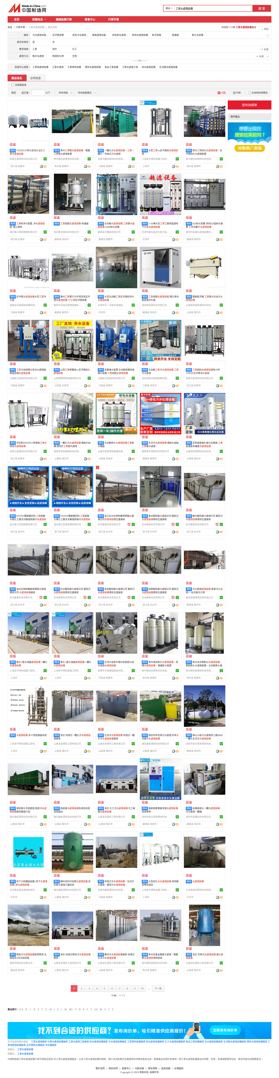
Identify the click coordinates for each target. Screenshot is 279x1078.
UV (95, 1009)
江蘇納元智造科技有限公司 (23, 378)
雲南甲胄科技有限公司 (21, 963)
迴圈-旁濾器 (74, 223)
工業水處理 (58, 67)
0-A (21, 1009)
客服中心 (126, 1068)
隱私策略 (152, 1068)
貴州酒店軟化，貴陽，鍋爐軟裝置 (160, 664)
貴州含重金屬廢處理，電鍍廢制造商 (160, 956)
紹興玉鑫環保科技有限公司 (23, 159)
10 (142, 988)
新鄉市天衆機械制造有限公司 (112, 670)
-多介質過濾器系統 (31, 735)
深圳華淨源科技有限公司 (66, 232)
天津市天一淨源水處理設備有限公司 (112, 305)
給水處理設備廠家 (99, 1041)
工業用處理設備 (40, 67)
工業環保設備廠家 (136, 1041)
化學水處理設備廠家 (57, 1041)
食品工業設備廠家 (195, 1041)
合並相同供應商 (260, 92)
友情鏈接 (178, 1068)
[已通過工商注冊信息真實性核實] (45, 158)
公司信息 (35, 78)
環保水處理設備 (93, 67)
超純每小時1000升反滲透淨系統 (203, 371)
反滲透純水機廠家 (35, 1045)
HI (50, 1009)
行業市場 (113, 19)
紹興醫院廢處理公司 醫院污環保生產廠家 (160, 590)
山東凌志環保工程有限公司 (67, 743)
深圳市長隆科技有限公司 (198, 816)
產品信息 (16, 78)
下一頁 (158, 988)
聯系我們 (113, 1068)
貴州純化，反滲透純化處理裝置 (204, 152)
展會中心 (90, 19)
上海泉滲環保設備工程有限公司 (156, 159)
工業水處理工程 (130, 67)
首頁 (16, 19)
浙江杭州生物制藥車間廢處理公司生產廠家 (116, 517)
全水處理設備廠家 (214, 1041)
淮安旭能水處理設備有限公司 (156, 378)
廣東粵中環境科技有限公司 (155, 451)
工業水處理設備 (25, 1049)
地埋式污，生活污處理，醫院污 (116, 883)
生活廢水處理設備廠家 (234, 1041)
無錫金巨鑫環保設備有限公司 (24, 305)
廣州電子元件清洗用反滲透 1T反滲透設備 (72, 298)
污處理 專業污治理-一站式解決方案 (204, 590)
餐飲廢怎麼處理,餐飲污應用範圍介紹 (28, 810)
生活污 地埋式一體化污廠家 (116, 737)
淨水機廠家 (51, 1045)
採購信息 (37, 19)
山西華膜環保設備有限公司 (67, 378)
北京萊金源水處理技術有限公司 (24, 890)
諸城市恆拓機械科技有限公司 (68, 451)
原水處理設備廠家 (155, 1041)
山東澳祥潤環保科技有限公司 (200, 451)
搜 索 (261, 8)
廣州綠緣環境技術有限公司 (199, 597)
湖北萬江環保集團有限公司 (23, 232)
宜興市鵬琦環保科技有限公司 (112, 159)
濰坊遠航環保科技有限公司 (155, 743)
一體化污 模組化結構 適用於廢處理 (72, 444)
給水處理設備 (148, 67)
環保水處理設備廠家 (257, 1041)
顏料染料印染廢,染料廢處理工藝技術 (72, 883)
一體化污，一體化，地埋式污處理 (116, 152)
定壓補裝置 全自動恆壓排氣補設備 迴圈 (116, 371)
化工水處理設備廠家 (175, 1041)
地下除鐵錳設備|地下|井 (28, 883)
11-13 (122, 995)
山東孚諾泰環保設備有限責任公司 (112, 451)
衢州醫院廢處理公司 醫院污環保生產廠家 (204, 517)
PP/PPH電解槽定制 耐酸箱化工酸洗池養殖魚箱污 (28, 519)
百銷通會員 (20, 85)
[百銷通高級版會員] (129, 524)
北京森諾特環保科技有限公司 (200, 890)
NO (71, 1009)
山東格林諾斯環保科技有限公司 (200, 305)
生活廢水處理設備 (168, 67)
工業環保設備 (74, 67)
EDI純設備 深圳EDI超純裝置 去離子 (204, 225)
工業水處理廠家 (39, 1041)
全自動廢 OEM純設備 (116, 225)
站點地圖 (139, 1068)
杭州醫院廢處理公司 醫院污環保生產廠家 (72, 590)
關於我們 (100, 1068)
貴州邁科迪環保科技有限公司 (68, 159)
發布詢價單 (249, 105)
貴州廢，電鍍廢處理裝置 (72, 152)
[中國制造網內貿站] (27, 8)
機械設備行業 (64, 19)
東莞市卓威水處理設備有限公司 (200, 232)
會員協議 (165, 1068)
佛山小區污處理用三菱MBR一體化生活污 (204, 737)
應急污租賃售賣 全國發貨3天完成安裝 (28, 956)
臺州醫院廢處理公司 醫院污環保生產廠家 (160, 517)
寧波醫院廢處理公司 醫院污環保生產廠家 (116, 590)
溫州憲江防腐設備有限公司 (23, 524)
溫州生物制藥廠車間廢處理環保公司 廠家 (28, 590)
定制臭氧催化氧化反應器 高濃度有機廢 (204, 444)
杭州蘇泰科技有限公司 (109, 524)
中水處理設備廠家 (117, 1041)
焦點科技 (144, 1072)
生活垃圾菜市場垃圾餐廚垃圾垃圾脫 (116, 664)
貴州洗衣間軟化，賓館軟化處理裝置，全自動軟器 (204, 664)
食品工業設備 (111, 67)
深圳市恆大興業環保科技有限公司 (200, 743)
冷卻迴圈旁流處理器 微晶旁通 (28, 371)
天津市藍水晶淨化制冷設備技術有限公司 (156, 232)
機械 (12, 150)
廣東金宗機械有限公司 (109, 232)
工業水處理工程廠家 (79, 1041)
